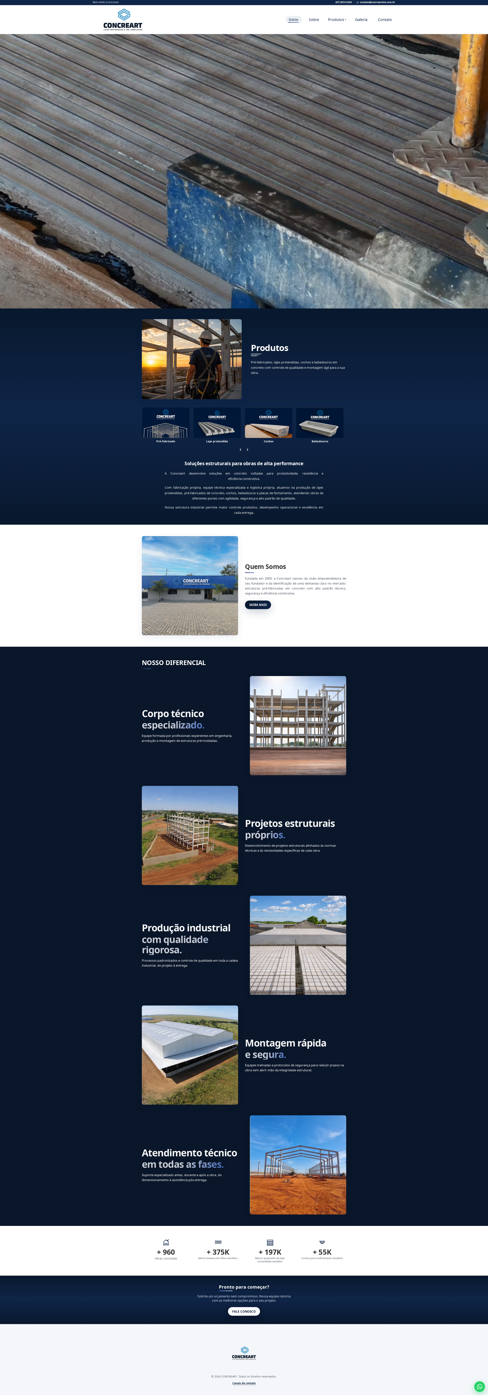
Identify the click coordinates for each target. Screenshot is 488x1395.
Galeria (361, 19)
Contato (385, 19)
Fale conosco (244, 1311)
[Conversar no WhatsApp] (479, 1386)
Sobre (314, 19)
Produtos (337, 19)
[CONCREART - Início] (111, 19)
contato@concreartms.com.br (377, 2)
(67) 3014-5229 (344, 2)
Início (293, 19)
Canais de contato (244, 1383)
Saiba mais (258, 605)
